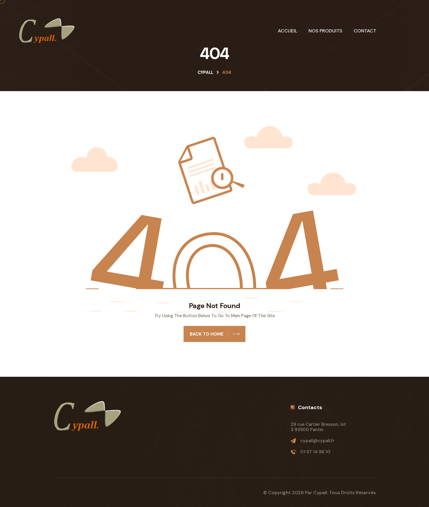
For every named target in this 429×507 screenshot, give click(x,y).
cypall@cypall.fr (317, 440)
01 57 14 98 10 (315, 451)
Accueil (287, 31)
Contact (365, 31)
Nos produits (325, 31)
